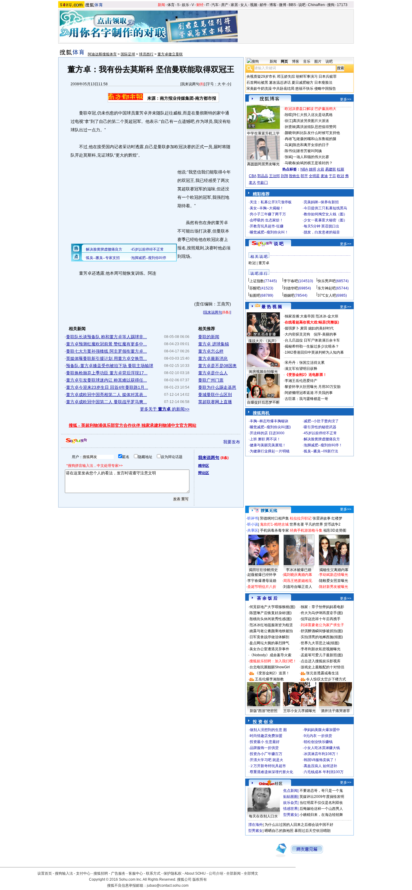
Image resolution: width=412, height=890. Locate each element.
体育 (171, 5)
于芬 (332, 176)
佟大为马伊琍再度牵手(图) (322, 613)
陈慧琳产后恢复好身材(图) (270, 613)
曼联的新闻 (208, 336)
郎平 (304, 176)
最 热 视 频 (271, 306)
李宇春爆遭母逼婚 (261, 581)
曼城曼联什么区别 (215, 394)
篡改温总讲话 (280, 82)
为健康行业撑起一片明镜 (270, 451)
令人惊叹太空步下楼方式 (326, 679)
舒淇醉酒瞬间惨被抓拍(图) (322, 631)
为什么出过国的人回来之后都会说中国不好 (299, 825)
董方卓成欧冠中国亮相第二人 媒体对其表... (106, 394)
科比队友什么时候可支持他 (318, 133)
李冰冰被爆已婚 (298, 570)
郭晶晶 (262, 176)
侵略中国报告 (325, 88)
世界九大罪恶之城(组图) (320, 643)
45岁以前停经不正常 (320, 433)
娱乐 (185, 5)
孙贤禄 (290, 127)
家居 (234, 5)
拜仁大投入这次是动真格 (313, 115)
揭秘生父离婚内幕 (333, 570)
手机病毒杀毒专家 (274, 530)
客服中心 (135, 873)
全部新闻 (233, 873)
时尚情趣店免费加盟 (266, 736)
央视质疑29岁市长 (261, 76)
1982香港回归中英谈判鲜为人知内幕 (314, 352)
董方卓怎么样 (210, 351)
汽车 (215, 5)
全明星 (314, 176)
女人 (244, 5)
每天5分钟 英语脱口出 (321, 226)
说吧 (302, 5)
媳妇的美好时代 (321, 328)
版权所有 (199, 879)
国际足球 (128, 54)
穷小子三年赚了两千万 (268, 214)
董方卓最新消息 (213, 358)
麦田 (303, 328)
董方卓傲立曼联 (170, 54)
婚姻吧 (289, 295)
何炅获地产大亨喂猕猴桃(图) (272, 607)
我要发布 (231, 441)
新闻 (161, 5)
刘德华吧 (291, 288)
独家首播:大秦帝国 (300, 316)
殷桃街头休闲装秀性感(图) (270, 619)
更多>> (345, 99)
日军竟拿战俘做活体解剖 (269, 637)
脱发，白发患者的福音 (322, 232)
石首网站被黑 (257, 82)
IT (207, 5)
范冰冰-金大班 (326, 316)
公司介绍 (216, 873)
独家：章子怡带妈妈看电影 (322, 607)
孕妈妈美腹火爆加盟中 (322, 730)
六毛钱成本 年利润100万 (324, 772)
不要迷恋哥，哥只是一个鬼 (321, 791)
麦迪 (324, 176)
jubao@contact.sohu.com (168, 885)
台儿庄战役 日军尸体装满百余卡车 (312, 340)
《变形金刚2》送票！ (272, 673)
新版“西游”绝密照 (263, 711)
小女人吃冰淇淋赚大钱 (322, 748)
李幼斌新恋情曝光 (333, 575)
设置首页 (44, 873)
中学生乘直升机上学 (263, 133)
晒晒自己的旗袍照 (279, 831)
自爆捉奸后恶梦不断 (263, 402)
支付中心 (83, 873)
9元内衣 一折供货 (318, 736)
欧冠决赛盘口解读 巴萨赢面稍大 (310, 109)
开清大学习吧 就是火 (266, 760)
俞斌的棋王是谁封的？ (314, 163)
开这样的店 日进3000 (267, 433)
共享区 (252, 530)
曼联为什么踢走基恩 (217, 387)
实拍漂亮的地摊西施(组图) (322, 637)
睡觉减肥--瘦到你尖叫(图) (270, 427)
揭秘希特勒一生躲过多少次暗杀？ (312, 346)
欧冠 (340, 176)
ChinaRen (316, 5)
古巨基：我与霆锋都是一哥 (306, 399)
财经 (200, 5)
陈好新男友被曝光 (333, 587)
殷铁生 (294, 176)
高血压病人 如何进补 (320, 766)
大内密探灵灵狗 (297, 334)
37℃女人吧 (327, 295)
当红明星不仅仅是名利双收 (321, 803)
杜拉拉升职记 (301, 518)
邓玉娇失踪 (286, 76)
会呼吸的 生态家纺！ (266, 220)
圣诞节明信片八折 (261, 587)
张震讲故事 (321, 518)
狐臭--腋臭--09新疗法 (321, 451)
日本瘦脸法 (323, 82)
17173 (342, 5)
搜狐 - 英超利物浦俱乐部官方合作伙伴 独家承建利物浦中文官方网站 (132, 425)
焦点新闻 (290, 791)
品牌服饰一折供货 (264, 748)
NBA (304, 169)
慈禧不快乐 (304, 88)
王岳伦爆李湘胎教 (269, 679)
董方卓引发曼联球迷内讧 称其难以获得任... (106, 380)
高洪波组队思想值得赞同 (316, 127)
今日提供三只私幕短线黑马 (325, 208)
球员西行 (146, 54)
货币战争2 (332, 524)
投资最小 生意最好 (265, 742)
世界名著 (297, 524)
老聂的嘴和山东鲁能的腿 (316, 139)
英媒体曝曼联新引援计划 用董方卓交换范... (106, 358)
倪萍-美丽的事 (325, 334)
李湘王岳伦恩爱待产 (301, 381)
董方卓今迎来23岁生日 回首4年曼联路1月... (107, 387)
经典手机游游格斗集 (306, 530)
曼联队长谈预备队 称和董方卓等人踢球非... (106, 336)
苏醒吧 (254, 288)
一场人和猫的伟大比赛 (311, 157)
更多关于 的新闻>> (164, 409)
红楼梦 (336, 518)
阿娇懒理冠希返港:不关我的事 (309, 393)
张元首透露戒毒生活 (322, 673)
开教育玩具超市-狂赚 (267, 226)
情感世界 (290, 809)
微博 (282, 5)
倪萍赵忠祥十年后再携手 (321, 619)
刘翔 (284, 176)
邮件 (263, 5)
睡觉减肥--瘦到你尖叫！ (269, 232)
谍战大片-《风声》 (263, 341)
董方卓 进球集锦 (213, 344)
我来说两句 (190, 84)
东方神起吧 (327, 288)
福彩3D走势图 (334, 530)
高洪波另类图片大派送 (311, 121)
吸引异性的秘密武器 (320, 427)
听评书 (252, 518)
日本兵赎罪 (328, 76)
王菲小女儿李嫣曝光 (299, 711)
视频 (253, 5)
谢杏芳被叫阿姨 (309, 151)
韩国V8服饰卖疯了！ (320, 760)
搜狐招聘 (100, 873)
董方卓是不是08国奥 (217, 365)
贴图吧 (254, 295)
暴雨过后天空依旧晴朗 (312, 831)
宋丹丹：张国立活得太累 (305, 363)
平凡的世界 (314, 524)
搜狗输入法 (64, 873)
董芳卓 (263, 263)
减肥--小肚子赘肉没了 (321, 421)
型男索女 (290, 815)
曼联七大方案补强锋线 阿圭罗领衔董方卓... (106, 351)
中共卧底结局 (283, 88)
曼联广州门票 (210, 380)
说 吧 (279, 243)
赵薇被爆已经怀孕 (261, 575)
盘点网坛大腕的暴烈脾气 (269, 643)
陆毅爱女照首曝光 (333, 581)
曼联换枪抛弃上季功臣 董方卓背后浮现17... (106, 372)
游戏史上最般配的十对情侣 (322, 667)
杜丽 (340, 169)
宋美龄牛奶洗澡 (259, 88)
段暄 (288, 115)
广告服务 (118, 873)
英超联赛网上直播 (215, 401)
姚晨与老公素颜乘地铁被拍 (271, 631)
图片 (318, 61)
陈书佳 (290, 151)
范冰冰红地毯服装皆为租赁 (271, 625)
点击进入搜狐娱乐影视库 (321, 661)
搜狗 (330, 5)
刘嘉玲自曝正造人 (297, 587)
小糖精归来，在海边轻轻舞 (321, 815)
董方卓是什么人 (213, 372)
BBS (292, 5)
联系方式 (153, 873)
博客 (273, 5)
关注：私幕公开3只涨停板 (271, 202)
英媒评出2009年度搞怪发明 (321, 797)
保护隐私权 (172, 873)
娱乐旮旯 (290, 803)
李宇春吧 (291, 281)
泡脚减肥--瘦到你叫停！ (323, 445)
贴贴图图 (290, 797)
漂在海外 (255, 825)
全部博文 (251, 873)
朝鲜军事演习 (307, 76)
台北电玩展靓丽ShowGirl (269, 667)
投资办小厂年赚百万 (266, 754)
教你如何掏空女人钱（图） (325, 214)
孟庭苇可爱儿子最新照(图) (322, 655)
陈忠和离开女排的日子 (311, 145)
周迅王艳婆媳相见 (297, 581)
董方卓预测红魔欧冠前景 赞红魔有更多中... (106, 344)
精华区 (203, 466)
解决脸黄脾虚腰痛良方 (322, 439)
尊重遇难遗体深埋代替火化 (271, 772)
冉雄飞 (290, 139)
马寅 (288, 145)
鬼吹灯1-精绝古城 (274, 524)
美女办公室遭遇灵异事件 (269, 649)
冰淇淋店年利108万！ (321, 754)
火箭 (320, 169)
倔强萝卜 (292, 328)
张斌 (288, 157)
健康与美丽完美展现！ (268, 445)
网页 (284, 61)
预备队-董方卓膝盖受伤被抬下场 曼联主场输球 (109, 365)
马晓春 (290, 163)
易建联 (330, 169)
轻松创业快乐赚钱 (318, 742)
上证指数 (256, 281)
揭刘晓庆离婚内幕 (297, 575)
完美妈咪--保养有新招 (321, 202)
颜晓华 (290, 133)
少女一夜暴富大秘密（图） (325, 220)
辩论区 (203, 473)
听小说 (252, 524)
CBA (252, 176)
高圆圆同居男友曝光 (263, 164)
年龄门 (262, 182)
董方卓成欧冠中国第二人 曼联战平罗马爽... (106, 401)
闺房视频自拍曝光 (263, 372)
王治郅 (274, 176)
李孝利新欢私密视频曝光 (321, 649)
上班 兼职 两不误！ (265, 439)
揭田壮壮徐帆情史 (263, 570)
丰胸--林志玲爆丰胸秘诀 (269, 421)
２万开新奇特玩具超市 (268, 766)
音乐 (306, 61)
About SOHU (195, 873)
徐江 (288, 121)
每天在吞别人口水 (263, 816)
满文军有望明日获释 (301, 369)
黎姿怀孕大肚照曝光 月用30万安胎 (313, 387)
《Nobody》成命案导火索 (270, 655)
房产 (224, 5)
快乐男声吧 (327, 281)
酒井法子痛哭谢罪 (335, 711)
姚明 (312, 169)
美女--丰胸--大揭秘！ (267, 208)
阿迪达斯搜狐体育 (102, 54)
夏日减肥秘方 (302, 82)
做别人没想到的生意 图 (268, 730)
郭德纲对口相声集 (274, 518)
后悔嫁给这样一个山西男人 (321, 809)
